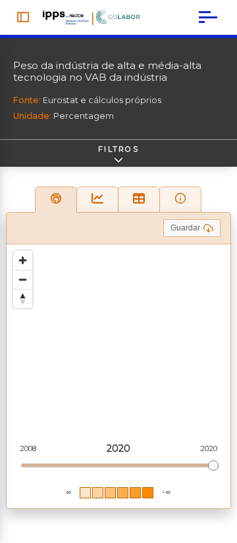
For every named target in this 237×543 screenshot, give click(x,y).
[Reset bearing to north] (22, 298)
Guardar (185, 227)
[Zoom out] (22, 279)
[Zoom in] (22, 260)
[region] (118, 376)
